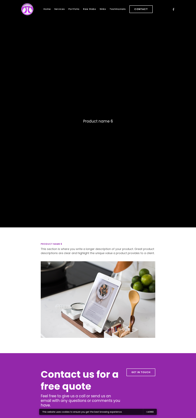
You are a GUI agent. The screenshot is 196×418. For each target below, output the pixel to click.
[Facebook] (173, 9)
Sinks (103, 9)
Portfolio (73, 9)
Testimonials (118, 9)
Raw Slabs (89, 9)
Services (59, 9)
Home (47, 9)
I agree (150, 411)
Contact (141, 9)
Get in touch (140, 372)
